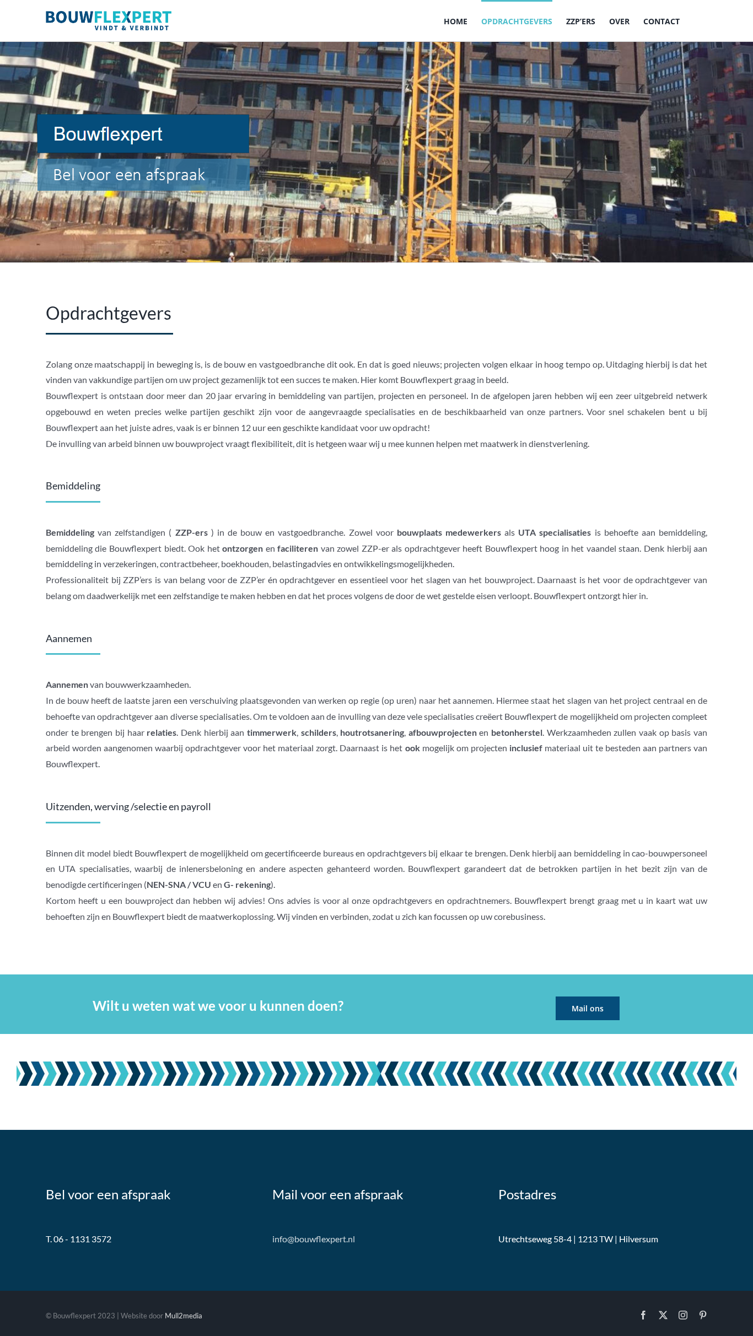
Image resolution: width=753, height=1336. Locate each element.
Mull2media (183, 1315)
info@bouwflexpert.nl (313, 1238)
